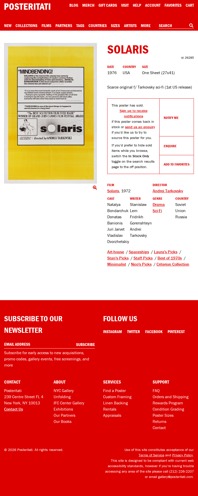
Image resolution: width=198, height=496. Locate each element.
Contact (159, 427)
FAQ (156, 390)
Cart (190, 5)
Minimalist (116, 264)
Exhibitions (63, 409)
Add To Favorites (176, 164)
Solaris (113, 190)
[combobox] (176, 26)
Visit (125, 5)
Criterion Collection (172, 264)
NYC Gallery (64, 390)
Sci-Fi (157, 210)
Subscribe (85, 344)
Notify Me (171, 117)
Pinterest (176, 331)
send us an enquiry (140, 127)
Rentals (109, 409)
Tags (80, 25)
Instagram (112, 331)
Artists (130, 25)
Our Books (62, 421)
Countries (97, 25)
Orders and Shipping (170, 396)
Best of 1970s (170, 257)
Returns (159, 421)
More (146, 25)
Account (152, 5)
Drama (159, 204)
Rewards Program (168, 402)
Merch (88, 5)
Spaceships (139, 251)
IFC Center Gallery (69, 402)
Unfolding (62, 396)
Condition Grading (168, 409)
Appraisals (112, 415)
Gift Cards (107, 5)
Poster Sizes (163, 415)
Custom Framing (117, 396)
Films (46, 25)
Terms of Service (151, 455)
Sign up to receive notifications (133, 113)
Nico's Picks (141, 264)
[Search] (191, 25)
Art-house (115, 251)
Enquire (170, 146)
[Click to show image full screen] (50, 113)
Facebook (153, 331)
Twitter (133, 331)
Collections (26, 25)
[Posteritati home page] (27, 6)
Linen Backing (115, 402)
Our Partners (64, 415)
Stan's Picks (118, 257)
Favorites (173, 5)
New (7, 25)
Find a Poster (114, 390)
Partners (63, 25)
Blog (73, 5)
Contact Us (13, 409)
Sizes (115, 25)
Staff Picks (143, 257)
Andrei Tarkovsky (168, 190)
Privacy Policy (182, 455)
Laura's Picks (165, 251)
